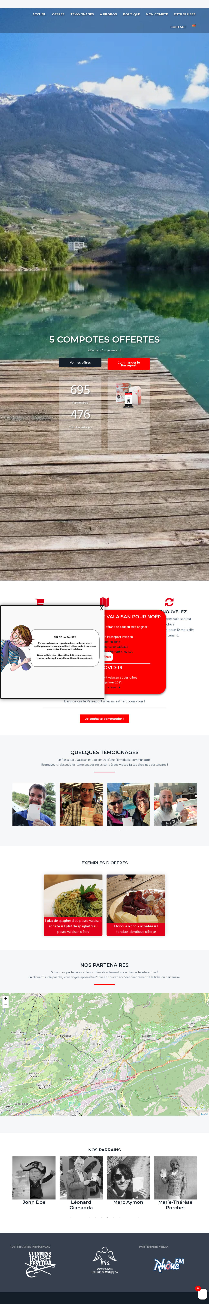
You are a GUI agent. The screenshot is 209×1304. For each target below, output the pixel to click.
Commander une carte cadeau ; (106, 647)
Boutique (105, 656)
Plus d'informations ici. (105, 687)
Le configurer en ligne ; (106, 642)
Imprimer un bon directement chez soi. (106, 651)
